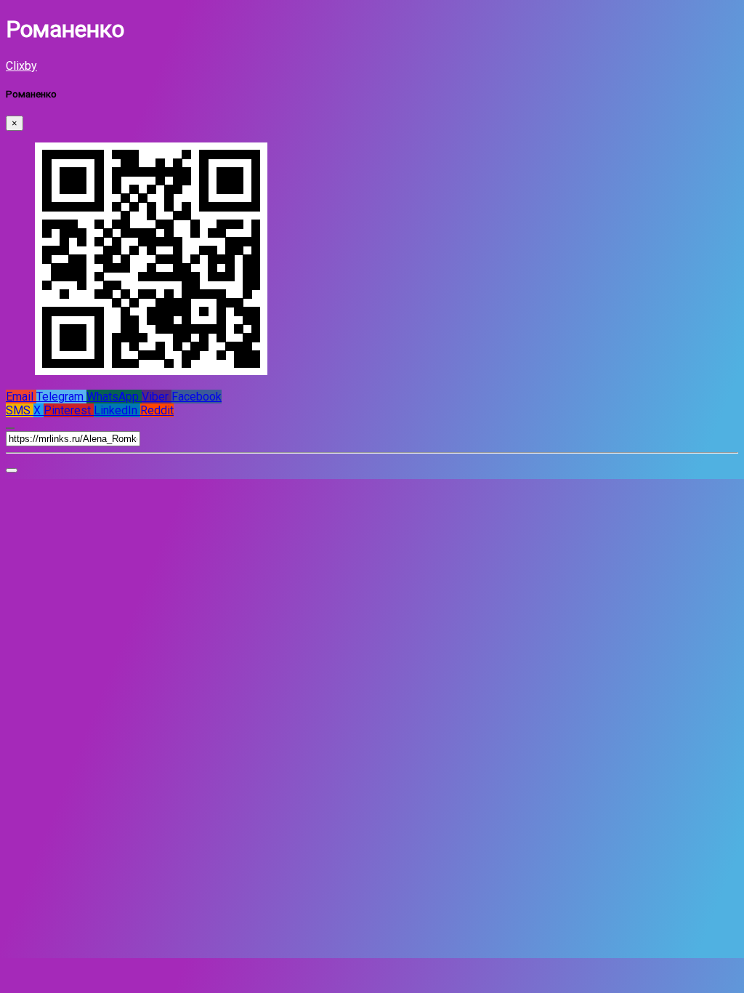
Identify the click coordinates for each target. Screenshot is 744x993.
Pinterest (69, 410)
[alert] (11, 470)
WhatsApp (114, 396)
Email (21, 396)
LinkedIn (117, 410)
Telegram (61, 396)
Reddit (157, 410)
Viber (156, 396)
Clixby (21, 66)
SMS (19, 410)
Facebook (196, 396)
